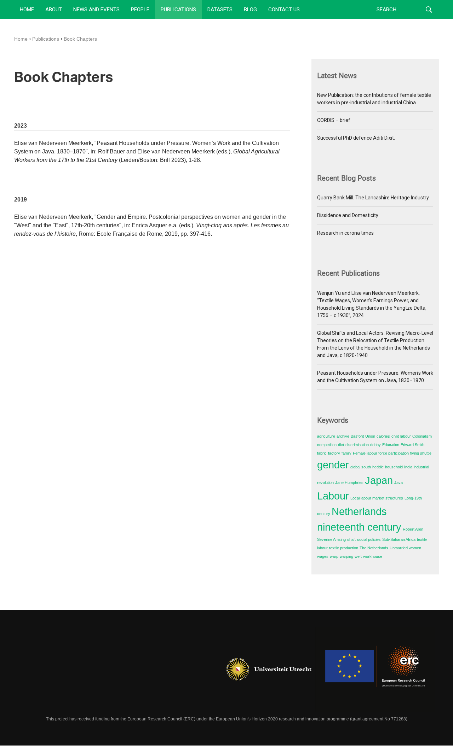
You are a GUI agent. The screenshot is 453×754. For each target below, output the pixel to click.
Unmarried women (405, 548)
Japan (379, 480)
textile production (343, 548)
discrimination (357, 445)
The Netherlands (374, 548)
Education (390, 445)
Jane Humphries (349, 482)
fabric (322, 453)
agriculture (326, 436)
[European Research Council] (375, 669)
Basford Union (363, 436)
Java (398, 482)
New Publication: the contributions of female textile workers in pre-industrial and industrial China (374, 98)
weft (358, 556)
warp (334, 556)
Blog (250, 9)
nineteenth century (359, 527)
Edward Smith (412, 445)
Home (27, 9)
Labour (333, 496)
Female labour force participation (381, 453)
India (408, 467)
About (53, 9)
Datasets (220, 9)
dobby (375, 445)
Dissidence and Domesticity (347, 215)
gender (333, 464)
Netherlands (359, 511)
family (346, 453)
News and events (96, 9)
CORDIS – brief (333, 120)
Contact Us (284, 9)
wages (322, 556)
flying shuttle (420, 453)
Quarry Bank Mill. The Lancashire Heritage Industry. (373, 197)
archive (343, 436)
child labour (401, 436)
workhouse (372, 556)
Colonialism (422, 436)
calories (383, 436)
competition (327, 445)
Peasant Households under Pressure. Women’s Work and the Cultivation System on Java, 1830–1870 (375, 376)
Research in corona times (345, 233)
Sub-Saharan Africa (398, 539)
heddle (378, 467)
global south (360, 467)
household (394, 467)
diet (341, 445)
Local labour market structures (376, 498)
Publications (178, 9)
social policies (369, 539)
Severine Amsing (331, 539)
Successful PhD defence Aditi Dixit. (356, 138)
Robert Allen (413, 529)
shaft (351, 539)
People (140, 9)
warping (346, 556)
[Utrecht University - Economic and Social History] (268, 669)
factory (334, 453)
